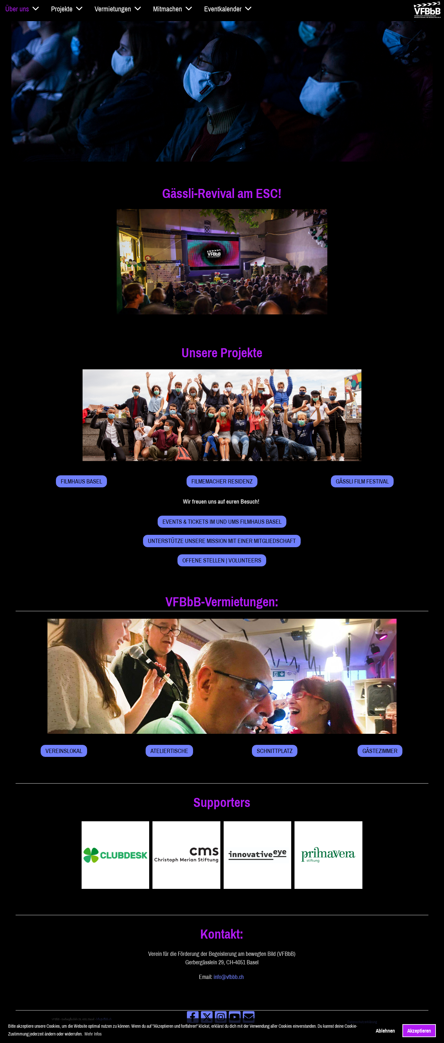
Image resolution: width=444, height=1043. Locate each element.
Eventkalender (223, 9)
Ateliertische (169, 751)
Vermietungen (113, 9)
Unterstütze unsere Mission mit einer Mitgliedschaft (222, 541)
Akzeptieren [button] (419, 1030)
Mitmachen (167, 9)
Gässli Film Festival (362, 481)
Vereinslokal (64, 751)
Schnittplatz (275, 751)
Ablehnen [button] (385, 1030)
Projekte (61, 9)
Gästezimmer (380, 751)
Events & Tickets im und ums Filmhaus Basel (222, 522)
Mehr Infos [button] (93, 1034)
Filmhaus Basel (81, 481)
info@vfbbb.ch (229, 977)
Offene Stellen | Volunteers (221, 560)
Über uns (17, 9)
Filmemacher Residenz (222, 481)
